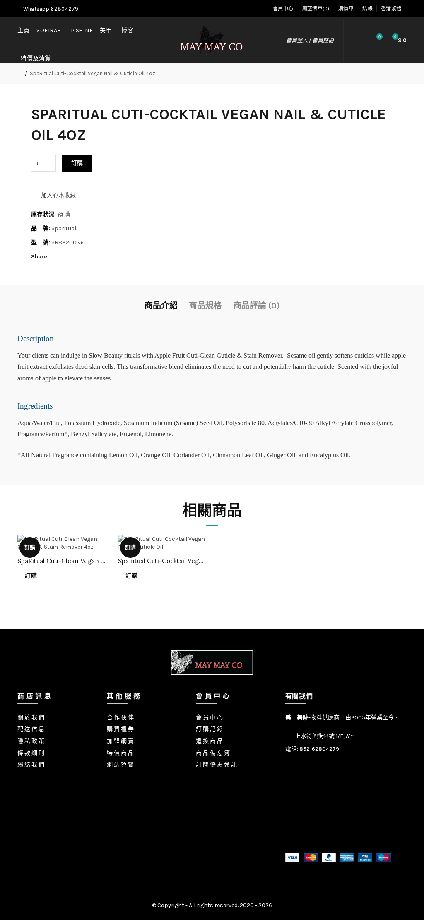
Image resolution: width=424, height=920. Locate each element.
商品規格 (205, 306)
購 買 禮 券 (120, 729)
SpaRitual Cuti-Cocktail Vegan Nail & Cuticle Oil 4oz (92, 73)
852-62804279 (319, 749)
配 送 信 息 (30, 729)
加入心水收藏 (58, 195)
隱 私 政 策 (30, 741)
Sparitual (63, 228)
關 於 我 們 (30, 717)
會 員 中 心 (209, 717)
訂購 (77, 163)
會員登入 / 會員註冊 (310, 40)
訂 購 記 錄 (209, 729)
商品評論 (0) (256, 306)
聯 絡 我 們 (30, 764)
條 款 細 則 (30, 753)
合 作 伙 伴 (120, 717)
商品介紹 (161, 306)
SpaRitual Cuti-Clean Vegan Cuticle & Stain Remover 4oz (61, 561)
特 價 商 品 (120, 753)
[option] (61, 562)
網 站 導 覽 (120, 764)
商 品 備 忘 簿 (213, 753)
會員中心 (283, 9)
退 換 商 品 (209, 741)
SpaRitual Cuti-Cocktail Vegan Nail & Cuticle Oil (162, 561)
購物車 (346, 9)
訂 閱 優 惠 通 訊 (216, 764)
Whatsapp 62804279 (50, 9)
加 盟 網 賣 (120, 741)
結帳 (367, 9)
